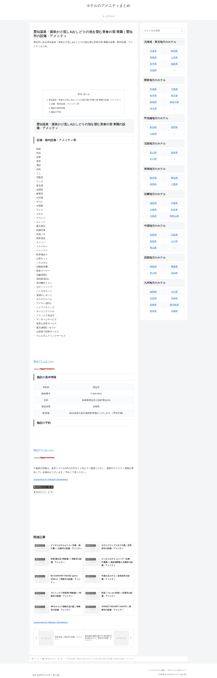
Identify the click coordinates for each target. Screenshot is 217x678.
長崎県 (153, 305)
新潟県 (153, 127)
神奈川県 (174, 102)
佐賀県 (153, 298)
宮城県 (153, 70)
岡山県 (153, 248)
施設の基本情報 (58, 108)
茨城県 (153, 89)
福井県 (174, 152)
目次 (80, 94)
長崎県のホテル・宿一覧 (44, 487)
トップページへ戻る (157, 670)
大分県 (174, 292)
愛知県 (174, 178)
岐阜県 (153, 178)
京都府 (153, 209)
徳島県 (153, 266)
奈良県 (174, 209)
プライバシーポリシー (176, 670)
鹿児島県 (174, 305)
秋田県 (174, 51)
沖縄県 (174, 311)
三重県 (174, 184)
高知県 (174, 273)
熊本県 (153, 311)
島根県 (153, 241)
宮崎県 (174, 298)
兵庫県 (174, 203)
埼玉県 (153, 108)
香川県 (153, 273)
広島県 (174, 235)
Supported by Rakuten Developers (50, 479)
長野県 (174, 127)
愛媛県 (174, 266)
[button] (182, 30)
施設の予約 (56, 112)
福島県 (174, 64)
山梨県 (153, 134)
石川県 (153, 159)
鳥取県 (153, 235)
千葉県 (174, 89)
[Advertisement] (83, 68)
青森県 (153, 57)
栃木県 (153, 95)
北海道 (153, 51)
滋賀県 (153, 203)
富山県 (153, 152)
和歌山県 (174, 216)
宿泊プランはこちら (43, 361)
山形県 (174, 57)
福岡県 (153, 292)
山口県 (174, 241)
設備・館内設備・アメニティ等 (65, 104)
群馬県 (153, 102)
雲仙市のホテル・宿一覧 (44, 492)
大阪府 (153, 216)
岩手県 (153, 64)
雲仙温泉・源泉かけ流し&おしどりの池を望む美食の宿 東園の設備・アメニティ (85, 100)
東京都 (174, 95)
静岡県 (153, 184)
